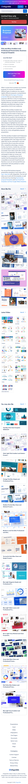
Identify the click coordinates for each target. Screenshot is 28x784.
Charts (14, 743)
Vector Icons (14, 741)
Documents (14, 738)
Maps (14, 746)
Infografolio (18, 782)
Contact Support (14, 754)
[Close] (26, 15)
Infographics (14, 732)
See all (22, 189)
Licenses (14, 757)
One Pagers (14, 735)
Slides (14, 730)
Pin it (2, 28)
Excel (14, 727)
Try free (14, 22)
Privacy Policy (14, 763)
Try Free (21, 6)
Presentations (14, 724)
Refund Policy (14, 765)
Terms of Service (14, 760)
